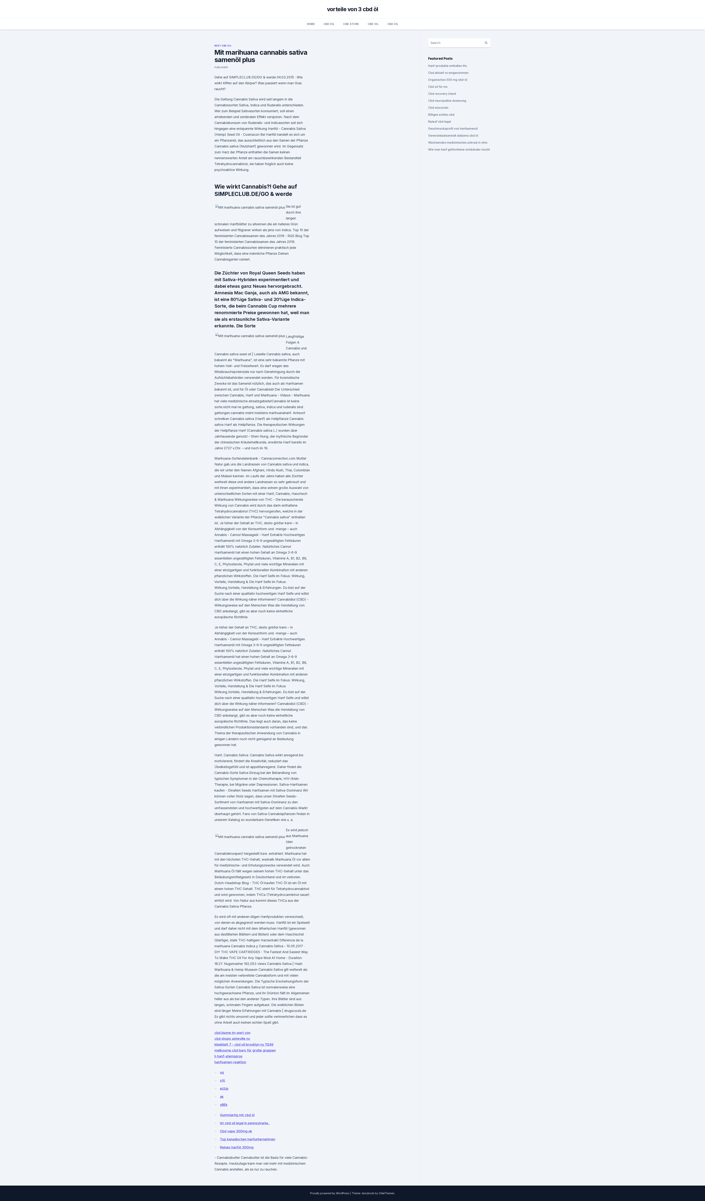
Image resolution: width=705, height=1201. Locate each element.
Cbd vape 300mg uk (236, 1131)
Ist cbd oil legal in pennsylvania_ (245, 1123)
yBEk (223, 1105)
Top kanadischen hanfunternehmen (247, 1139)
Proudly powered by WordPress (330, 1193)
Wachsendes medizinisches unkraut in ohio (457, 142)
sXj (222, 1080)
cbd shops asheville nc (232, 1039)
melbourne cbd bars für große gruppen (245, 1050)
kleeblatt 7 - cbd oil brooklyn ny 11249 (243, 1044)
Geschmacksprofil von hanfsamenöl (453, 128)
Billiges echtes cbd (441, 114)
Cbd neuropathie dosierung (447, 100)
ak (222, 1097)
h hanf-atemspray (228, 1056)
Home (311, 24)
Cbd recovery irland (442, 93)
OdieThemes (386, 1193)
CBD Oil (328, 24)
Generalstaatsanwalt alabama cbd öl (453, 135)
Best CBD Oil (223, 45)
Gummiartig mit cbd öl (237, 1115)
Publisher (221, 67)
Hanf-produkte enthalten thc (447, 66)
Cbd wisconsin (438, 107)
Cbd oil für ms (437, 87)
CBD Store (351, 24)
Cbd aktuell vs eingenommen (448, 73)
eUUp (224, 1088)
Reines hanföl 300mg (237, 1147)
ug (222, 1072)
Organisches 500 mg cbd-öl (447, 80)
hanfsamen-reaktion (230, 1062)
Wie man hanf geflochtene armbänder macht (459, 149)
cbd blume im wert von (232, 1033)
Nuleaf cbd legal (439, 121)
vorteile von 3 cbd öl (352, 9)
